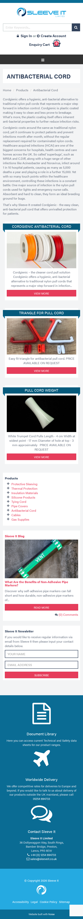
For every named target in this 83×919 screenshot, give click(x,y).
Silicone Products (23, 497)
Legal (34, 902)
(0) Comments (68, 614)
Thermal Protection (24, 488)
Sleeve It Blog (15, 536)
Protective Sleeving (24, 484)
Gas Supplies (20, 519)
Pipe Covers (19, 506)
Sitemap (64, 902)
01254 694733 (41, 799)
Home (7, 90)
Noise (51, 914)
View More (41, 293)
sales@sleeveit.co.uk (43, 859)
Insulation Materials (24, 493)
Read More (41, 607)
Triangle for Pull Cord (41, 312)
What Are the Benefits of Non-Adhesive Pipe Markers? (36, 584)
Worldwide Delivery (41, 779)
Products (22, 90)
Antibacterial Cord (45, 90)
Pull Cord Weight (41, 390)
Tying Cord (18, 501)
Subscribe (41, 675)
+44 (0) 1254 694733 (43, 855)
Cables (16, 515)
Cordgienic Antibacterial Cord (41, 226)
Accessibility (20, 902)
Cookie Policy (48, 902)
